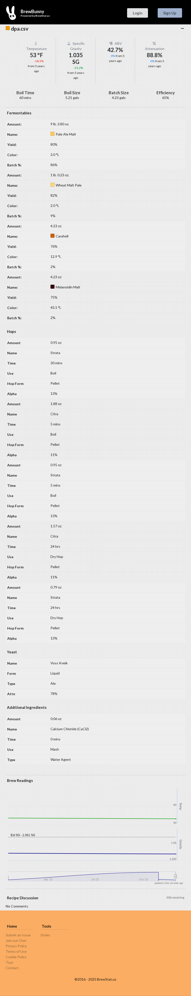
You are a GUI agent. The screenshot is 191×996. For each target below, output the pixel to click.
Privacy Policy (16, 946)
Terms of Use (16, 951)
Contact (12, 968)
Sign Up (169, 13)
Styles (45, 935)
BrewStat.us (42, 15)
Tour (9, 962)
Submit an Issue (18, 935)
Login (138, 13)
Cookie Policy (16, 957)
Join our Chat (16, 940)
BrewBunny (32, 11)
